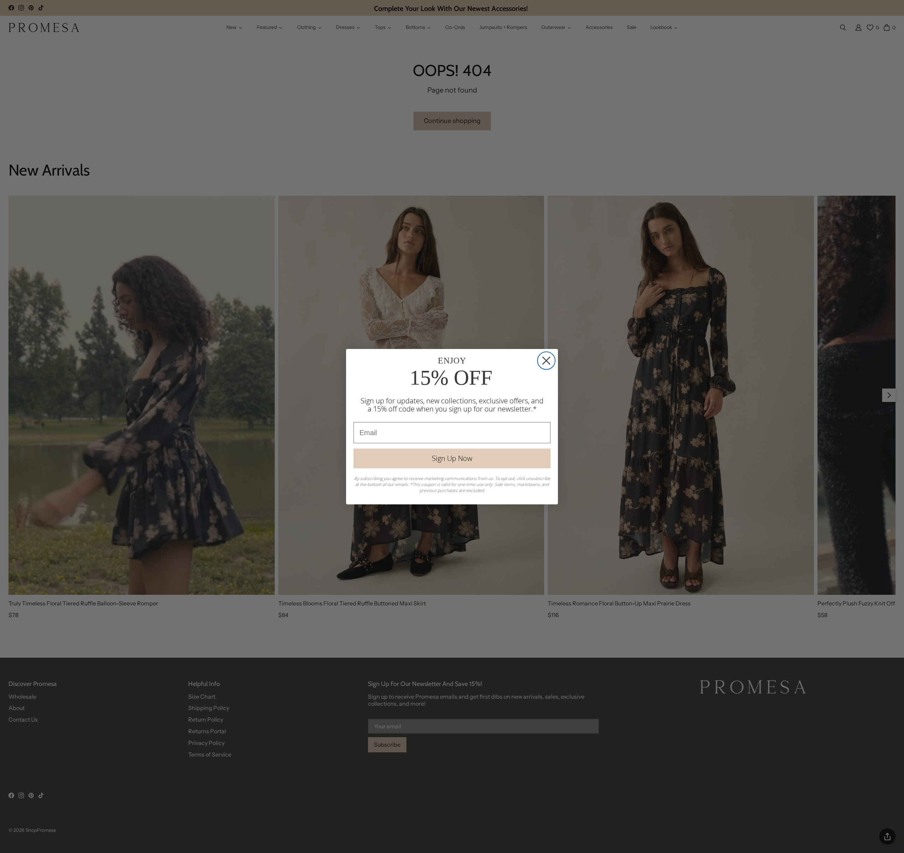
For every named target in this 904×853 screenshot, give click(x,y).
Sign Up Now (452, 458)
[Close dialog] (546, 360)
